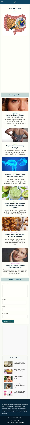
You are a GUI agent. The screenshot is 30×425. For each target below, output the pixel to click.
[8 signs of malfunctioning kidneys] (15, 135)
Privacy (16, 422)
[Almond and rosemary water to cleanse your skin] (15, 224)
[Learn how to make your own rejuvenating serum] (15, 255)
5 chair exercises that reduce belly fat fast (19, 392)
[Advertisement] (15, 52)
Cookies (12, 422)
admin (15, 11)
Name (4, 300)
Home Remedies (16, 401)
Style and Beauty (15, 232)
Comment (5, 284)
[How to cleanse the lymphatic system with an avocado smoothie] (15, 193)
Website (5, 314)
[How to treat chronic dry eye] (9, 379)
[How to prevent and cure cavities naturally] (9, 364)
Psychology (15, 113)
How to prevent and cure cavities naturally (19, 363)
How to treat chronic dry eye (19, 377)
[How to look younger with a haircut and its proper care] (9, 386)
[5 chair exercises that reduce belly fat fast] (9, 393)
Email (4, 307)
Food (22, 401)
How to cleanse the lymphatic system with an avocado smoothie (15, 205)
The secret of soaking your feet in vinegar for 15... (19, 371)
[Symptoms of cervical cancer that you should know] (15, 164)
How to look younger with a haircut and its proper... (19, 385)
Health (15, 144)
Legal (8, 422)
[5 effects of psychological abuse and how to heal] (15, 104)
